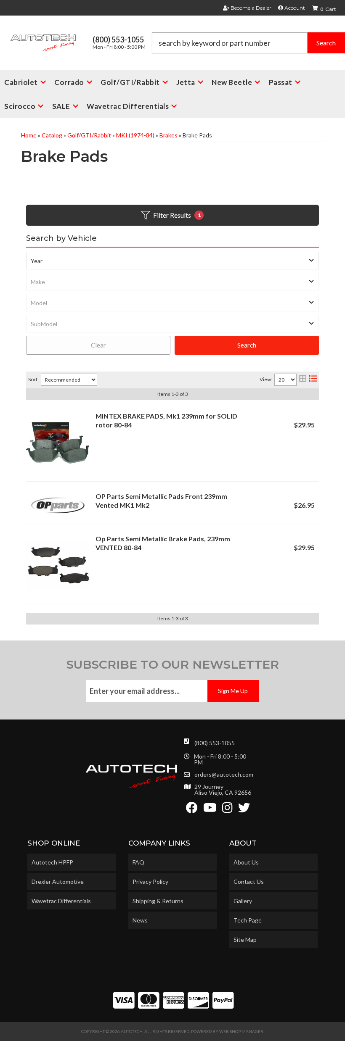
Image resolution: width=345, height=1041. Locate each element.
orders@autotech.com (223, 774)
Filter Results (177, 215)
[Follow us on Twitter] (244, 809)
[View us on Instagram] (227, 809)
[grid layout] (303, 380)
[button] (248, 42)
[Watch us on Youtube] (210, 809)
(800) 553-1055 (214, 742)
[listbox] (172, 260)
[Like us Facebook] (192, 809)
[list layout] (313, 380)
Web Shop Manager (241, 1031)
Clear (98, 345)
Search (246, 345)
